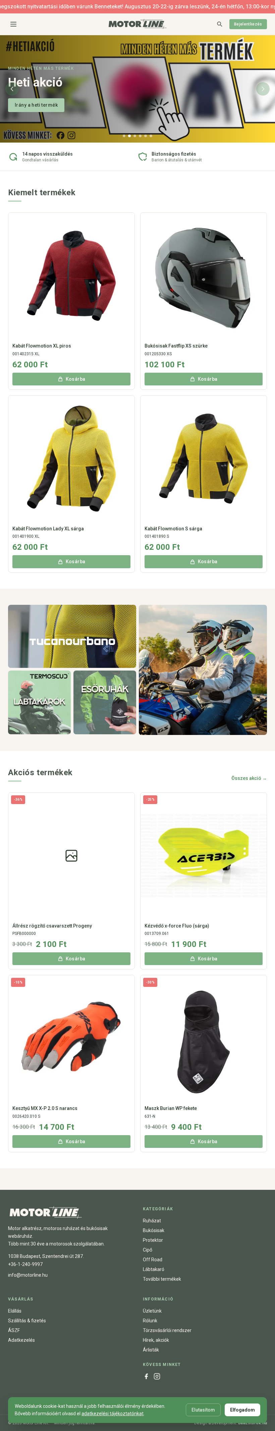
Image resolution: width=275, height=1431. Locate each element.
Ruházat (152, 1220)
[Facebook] (146, 1376)
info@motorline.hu (28, 1275)
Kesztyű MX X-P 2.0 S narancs (44, 1108)
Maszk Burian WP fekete (171, 1108)
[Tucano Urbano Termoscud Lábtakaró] (39, 702)
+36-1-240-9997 (25, 1264)
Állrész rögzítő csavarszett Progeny (52, 926)
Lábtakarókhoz (32, 105)
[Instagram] (157, 1376)
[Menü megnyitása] (13, 24)
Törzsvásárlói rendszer (167, 1330)
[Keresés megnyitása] (219, 24)
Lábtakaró (153, 1269)
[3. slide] (134, 136)
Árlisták (151, 1350)
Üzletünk (152, 1311)
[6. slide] (151, 136)
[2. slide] (129, 136)
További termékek (162, 1279)
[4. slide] (140, 136)
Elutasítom (203, 1410)
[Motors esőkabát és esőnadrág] (104, 702)
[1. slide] (124, 136)
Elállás (14, 1311)
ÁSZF (14, 1330)
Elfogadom (242, 1410)
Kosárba (76, 379)
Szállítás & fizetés (27, 1320)
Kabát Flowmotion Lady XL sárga (48, 528)
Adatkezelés (21, 1340)
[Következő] (263, 89)
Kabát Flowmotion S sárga (173, 528)
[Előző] (12, 89)
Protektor (153, 1240)
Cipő (147, 1250)
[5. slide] (145, 136)
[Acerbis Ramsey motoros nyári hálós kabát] (203, 670)
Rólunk (150, 1320)
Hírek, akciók (156, 1340)
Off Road (152, 1259)
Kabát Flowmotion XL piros (41, 346)
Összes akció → (249, 778)
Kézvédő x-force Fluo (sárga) (177, 926)
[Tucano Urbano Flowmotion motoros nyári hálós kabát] (72, 636)
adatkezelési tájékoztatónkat (112, 1413)
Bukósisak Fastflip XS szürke (176, 346)
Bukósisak (153, 1230)
